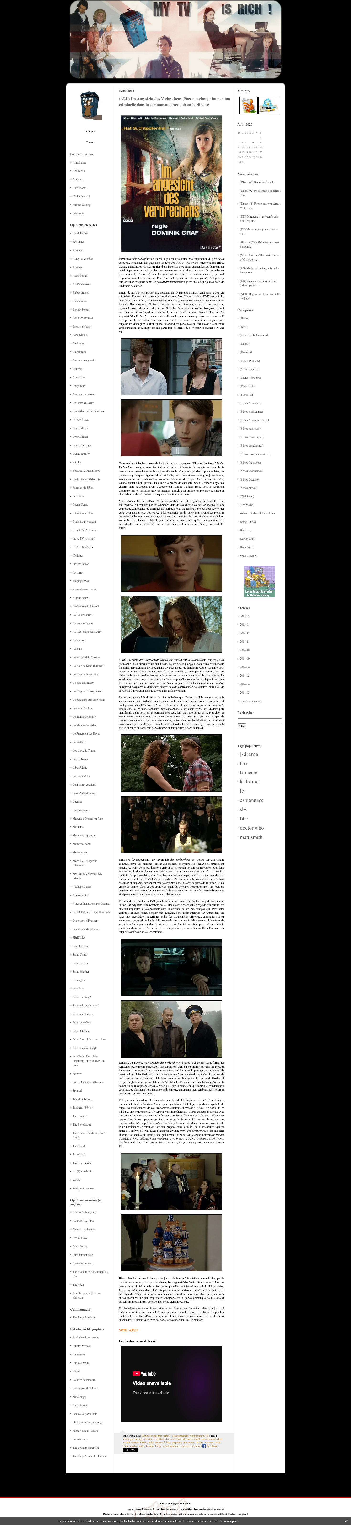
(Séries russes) (248, 488)
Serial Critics (80, 954)
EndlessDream (81, 1363)
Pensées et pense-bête (85, 1414)
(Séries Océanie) (249, 479)
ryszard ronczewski (191, 1446)
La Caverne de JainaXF (86, 606)
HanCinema (79, 188)
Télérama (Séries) (83, 1107)
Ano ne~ (78, 267)
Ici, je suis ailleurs (83, 547)
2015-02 (245, 616)
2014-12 (245, 633)
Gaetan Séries (80, 504)
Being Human (248, 522)
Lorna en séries (81, 776)
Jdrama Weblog (81, 205)
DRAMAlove (80, 419)
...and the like (80, 233)
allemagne (128, 1439)
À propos (90, 131)
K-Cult (76, 1371)
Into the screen (81, 564)
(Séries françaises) (250, 462)
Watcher (77, 1180)
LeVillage (78, 213)
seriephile (78, 988)
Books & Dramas (83, 318)
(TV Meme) (247, 505)
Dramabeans (80, 1246)
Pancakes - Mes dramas (86, 929)
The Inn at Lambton (84, 1317)
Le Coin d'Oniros (82, 708)
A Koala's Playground (85, 1212)
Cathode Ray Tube (83, 1221)
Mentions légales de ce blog (150, 1514)
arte (184, 1439)
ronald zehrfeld (139, 1442)
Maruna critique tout (84, 835)
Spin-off (77, 1090)
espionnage (252, 799)
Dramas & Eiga (82, 445)
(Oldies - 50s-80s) (250, 377)
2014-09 (245, 658)
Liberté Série (80, 767)
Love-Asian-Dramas (84, 793)
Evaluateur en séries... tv (86, 479)
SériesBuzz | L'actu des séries (89, 1039)
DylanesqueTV (81, 453)
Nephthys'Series (82, 886)
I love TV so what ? (84, 538)
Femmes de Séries (83, 487)
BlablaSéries (80, 301)
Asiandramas (80, 275)
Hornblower (247, 547)
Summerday (80, 1439)
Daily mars (79, 386)
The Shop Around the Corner (89, 1456)
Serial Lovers (80, 963)
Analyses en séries (83, 258)
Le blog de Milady (83, 682)
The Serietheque (82, 1124)
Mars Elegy (79, 1397)
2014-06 (245, 667)
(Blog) (243, 326)
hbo (243, 763)
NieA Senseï (80, 1405)
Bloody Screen (81, 309)
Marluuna (78, 827)
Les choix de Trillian (84, 750)
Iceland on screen (82, 1263)
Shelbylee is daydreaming (87, 1422)
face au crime (173, 1439)
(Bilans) (244, 318)
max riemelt (193, 1439)
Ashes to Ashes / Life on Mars (257, 513)
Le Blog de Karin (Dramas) (88, 665)
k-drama (249, 781)
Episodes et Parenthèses (86, 470)
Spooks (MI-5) (248, 556)
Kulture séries (80, 598)
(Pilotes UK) (247, 386)
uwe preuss (188, 1442)
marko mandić (137, 1446)
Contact (90, 142)
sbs (243, 808)
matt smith (251, 836)
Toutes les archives (250, 701)
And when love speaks (85, 1337)
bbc (244, 818)
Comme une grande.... (85, 360)
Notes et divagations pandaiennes (91, 903)
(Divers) (245, 343)
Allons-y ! (78, 250)
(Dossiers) (246, 352)
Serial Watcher (81, 971)
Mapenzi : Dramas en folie (88, 818)
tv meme (248, 772)
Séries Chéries (81, 1031)
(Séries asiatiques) (250, 428)
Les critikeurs (80, 759)
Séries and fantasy (83, 1014)
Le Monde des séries (84, 725)
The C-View (80, 1116)
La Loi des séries (82, 615)
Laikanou (78, 648)
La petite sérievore (83, 623)
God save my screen (84, 521)
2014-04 (245, 684)
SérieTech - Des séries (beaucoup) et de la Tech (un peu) (89, 1060)
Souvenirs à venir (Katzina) (88, 1082)
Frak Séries (79, 496)
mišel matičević (157, 1442)
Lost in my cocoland (84, 784)
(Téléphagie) (247, 496)
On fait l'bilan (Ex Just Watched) (91, 912)
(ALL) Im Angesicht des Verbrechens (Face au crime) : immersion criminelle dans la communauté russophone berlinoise (174, 102)
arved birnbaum (171, 1446)
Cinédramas (79, 343)
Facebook (211, 1446)
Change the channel (84, 1229)
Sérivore (77, 1074)
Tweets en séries (82, 1163)
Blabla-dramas (81, 292)
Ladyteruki (79, 640)
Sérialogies (79, 980)
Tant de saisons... (82, 1099)
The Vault (78, 1284)
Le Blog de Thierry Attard (87, 691)
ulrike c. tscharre (204, 1442)
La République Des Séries (87, 632)
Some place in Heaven (85, 1430)
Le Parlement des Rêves (86, 733)
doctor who (252, 827)
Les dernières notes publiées (176, 1509)
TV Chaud (79, 1146)
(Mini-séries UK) (250, 360)
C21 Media (79, 171)
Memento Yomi (82, 844)
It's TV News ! (81, 196)
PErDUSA (79, 937)
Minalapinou (80, 852)
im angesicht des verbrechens (150, 1439)
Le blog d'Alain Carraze (86, 657)
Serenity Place (81, 946)
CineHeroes (79, 352)
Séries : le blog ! (82, 997)
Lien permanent (180, 1435)
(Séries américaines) (251, 411)
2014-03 (245, 692)
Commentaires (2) (199, 1435)
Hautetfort (185, 1503)
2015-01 (245, 624)
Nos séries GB (81, 895)
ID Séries (78, 555)
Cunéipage (79, 1354)
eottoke (77, 462)
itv (242, 790)
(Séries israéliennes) (251, 471)
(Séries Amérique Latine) (254, 420)
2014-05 (245, 675)
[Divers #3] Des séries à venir (257, 182)
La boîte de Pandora (84, 1380)
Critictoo (77, 179)
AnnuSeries (79, 162)
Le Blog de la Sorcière (85, 674)
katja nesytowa (173, 1442)
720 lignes (78, 241)
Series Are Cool (82, 1022)
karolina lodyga (154, 1446)
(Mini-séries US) (249, 369)
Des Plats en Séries (83, 402)
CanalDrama (80, 335)
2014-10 (245, 650)
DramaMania (80, 428)
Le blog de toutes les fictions (89, 699)
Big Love (245, 530)
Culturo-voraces (82, 1346)
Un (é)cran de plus (83, 1171)
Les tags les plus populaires (209, 1509)
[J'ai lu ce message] (346, 1521)
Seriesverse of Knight (85, 1048)
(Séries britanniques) (251, 437)
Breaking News (81, 326)
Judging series (81, 581)
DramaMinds (80, 436)
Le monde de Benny (84, 716)
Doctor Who (247, 539)
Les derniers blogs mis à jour (143, 1509)
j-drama (249, 754)
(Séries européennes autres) (255, 454)
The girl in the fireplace (86, 1447)
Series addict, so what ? (86, 1005)
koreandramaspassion (85, 589)
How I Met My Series (85, 530)
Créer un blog (168, 1503)
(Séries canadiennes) (251, 445)
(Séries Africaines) (250, 403)
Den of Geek (80, 1238)
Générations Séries (83, 513)
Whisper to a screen (84, 1188)
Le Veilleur (79, 742)
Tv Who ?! (79, 1154)
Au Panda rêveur (82, 284)
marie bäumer (208, 1439)
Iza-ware (77, 572)
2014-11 (245, 641)
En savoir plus (228, 1521)
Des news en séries (83, 394)
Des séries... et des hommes (88, 411)
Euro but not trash (83, 1255)
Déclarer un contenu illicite (118, 1514)
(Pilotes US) (247, 394)
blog (244, 1514)
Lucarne (77, 801)
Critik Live (79, 377)
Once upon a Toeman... (86, 920)
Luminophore (80, 810)
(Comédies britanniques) (254, 335)
